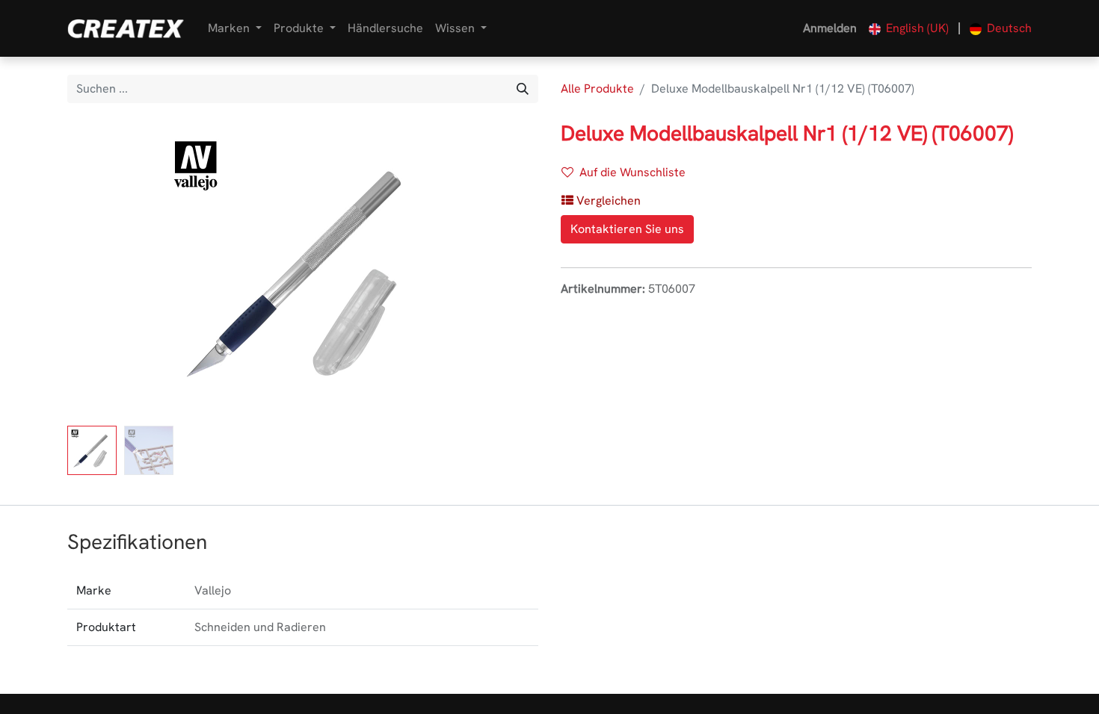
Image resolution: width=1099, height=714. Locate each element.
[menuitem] (385, 28)
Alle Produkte (597, 88)
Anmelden (830, 28)
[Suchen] (522, 89)
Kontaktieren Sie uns (627, 229)
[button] (102, 270)
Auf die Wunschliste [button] (632, 172)
